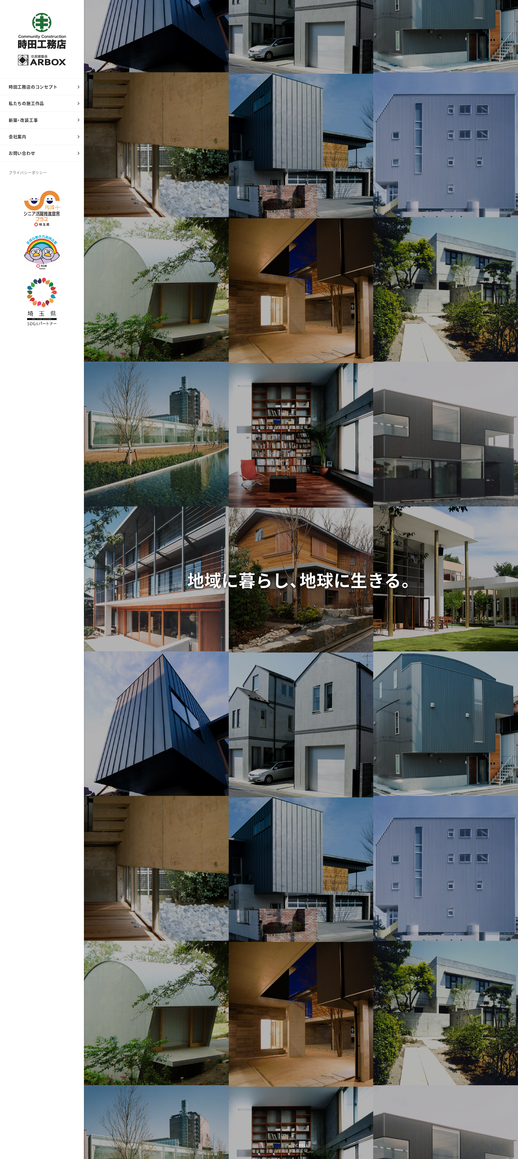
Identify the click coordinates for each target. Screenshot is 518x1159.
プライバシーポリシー (28, 172)
